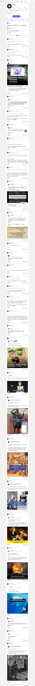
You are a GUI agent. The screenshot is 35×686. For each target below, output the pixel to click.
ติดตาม (16, 16)
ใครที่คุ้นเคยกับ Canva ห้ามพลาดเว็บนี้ (15, 86)
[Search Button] (3, 1)
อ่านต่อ (17, 90)
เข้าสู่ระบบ (32, 1)
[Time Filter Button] (28, 20)
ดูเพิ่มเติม (15, 119)
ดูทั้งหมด (17, 35)
